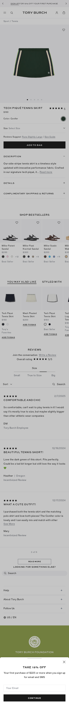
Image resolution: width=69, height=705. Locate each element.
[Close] (64, 662)
